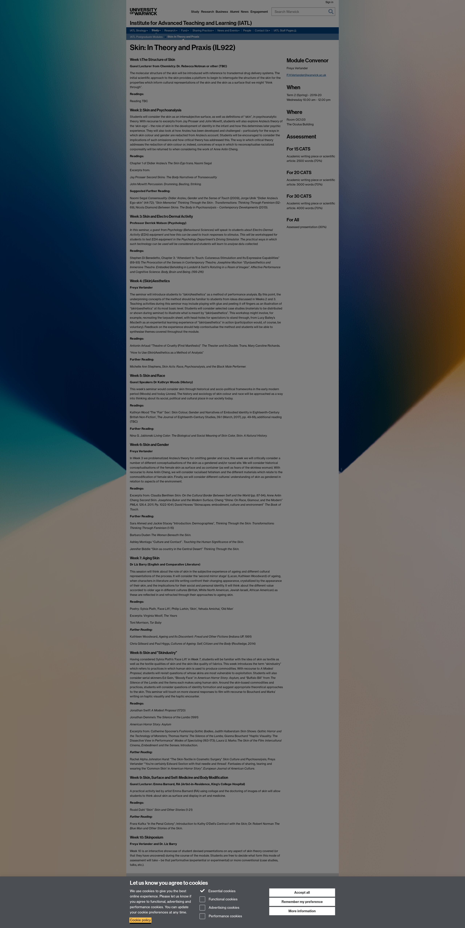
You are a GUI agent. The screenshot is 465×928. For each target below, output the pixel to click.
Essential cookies (221, 891)
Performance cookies (225, 916)
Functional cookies (223, 899)
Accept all (302, 892)
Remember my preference (302, 902)
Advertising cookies (223, 908)
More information (302, 911)
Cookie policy (140, 920)
